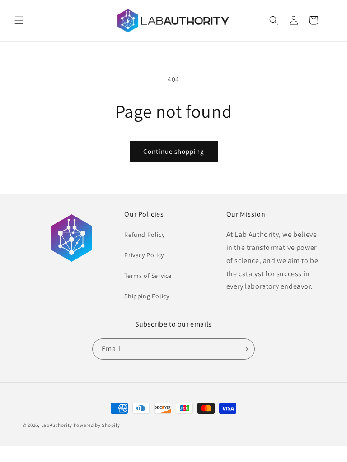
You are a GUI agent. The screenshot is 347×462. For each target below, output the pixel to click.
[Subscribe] (244, 349)
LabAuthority (56, 425)
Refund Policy (144, 235)
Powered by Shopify (97, 425)
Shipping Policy (146, 296)
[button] (19, 20)
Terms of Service (148, 276)
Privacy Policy (144, 255)
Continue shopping (173, 151)
